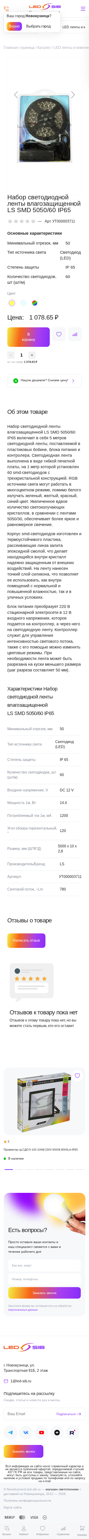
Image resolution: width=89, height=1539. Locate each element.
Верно (14, 26)
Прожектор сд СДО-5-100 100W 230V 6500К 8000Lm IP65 (41, 1149)
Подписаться (66, 1414)
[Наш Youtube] (41, 1433)
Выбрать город (38, 26)
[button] (9, 1169)
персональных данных (23, 1309)
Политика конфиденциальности (27, 1500)
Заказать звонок (44, 1293)
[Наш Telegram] (10, 1433)
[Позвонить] (6, 8)
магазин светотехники (62, 1489)
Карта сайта (13, 1507)
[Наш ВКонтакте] (26, 1433)
